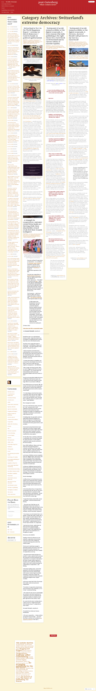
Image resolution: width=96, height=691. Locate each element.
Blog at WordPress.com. (48, 688)
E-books (61, 45)
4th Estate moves (11, 391)
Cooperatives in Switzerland (35, 234)
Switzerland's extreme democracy (56, 46)
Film (8, 428)
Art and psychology (12, 397)
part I (74, 244)
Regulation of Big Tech (12, 463)
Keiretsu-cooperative (12, 430)
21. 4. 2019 (10, 321)
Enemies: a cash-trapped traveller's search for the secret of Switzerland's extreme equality (78, 44)
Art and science (11, 400)
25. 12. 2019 (10, 256)
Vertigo (78, 46)
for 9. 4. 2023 (10, 95)
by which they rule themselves (57, 105)
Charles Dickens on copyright (7, 6)
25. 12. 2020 (10, 153)
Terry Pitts (75, 46)
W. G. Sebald (82, 46)
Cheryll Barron (48, 45)
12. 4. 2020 (10, 209)
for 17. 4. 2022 (10, 133)
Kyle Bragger (79, 45)
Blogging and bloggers (12, 411)
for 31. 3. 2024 (10, 56)
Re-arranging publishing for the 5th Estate (24, 665)
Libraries (9, 437)
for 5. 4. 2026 (10, 26)
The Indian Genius (5, 12)
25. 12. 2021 (10, 146)
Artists (9, 402)
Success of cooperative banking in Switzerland (31, 237)
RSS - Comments (11, 532)
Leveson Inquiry (11, 435)
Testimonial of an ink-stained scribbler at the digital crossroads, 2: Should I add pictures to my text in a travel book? (78, 34)
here (36, 281)
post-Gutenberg (48, 2)
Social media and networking (14, 468)
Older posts (53, 635)
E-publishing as (7, 10)
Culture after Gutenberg (56, 45)
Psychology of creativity (13, 457)
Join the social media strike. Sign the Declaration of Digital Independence (13, 292)
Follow (10, 514)
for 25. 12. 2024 (11, 45)
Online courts (10, 442)
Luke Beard (84, 45)
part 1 (57, 83)
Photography (10, 449)
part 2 (61, 83)
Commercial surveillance (13, 419)
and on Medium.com (81, 258)
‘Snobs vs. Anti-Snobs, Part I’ (78, 56)
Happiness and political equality (28, 41)
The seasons (10, 492)
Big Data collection (11, 406)
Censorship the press (6, 4)
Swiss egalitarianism (54, 48)
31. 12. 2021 (10, 144)
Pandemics (10, 446)
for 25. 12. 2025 (11, 29)
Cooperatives (31, 233)
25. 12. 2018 (10, 353)
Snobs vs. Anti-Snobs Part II (75, 67)
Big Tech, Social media (12, 409)
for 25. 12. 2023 (11, 83)
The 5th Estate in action (12, 485)
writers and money (11, 494)
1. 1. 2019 (10, 351)
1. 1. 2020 (10, 254)
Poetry (9, 451)
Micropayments (11, 439)
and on (61, 275)
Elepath (77, 43)
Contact (3, 8)
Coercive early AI (11, 417)
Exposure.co (74, 45)
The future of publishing (13, 487)
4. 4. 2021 (10, 148)
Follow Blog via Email (13, 501)
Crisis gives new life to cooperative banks (33, 328)
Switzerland (48, 46)
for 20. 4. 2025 (10, 31)
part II (78, 244)
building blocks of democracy (34, 275)
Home (2, 1)
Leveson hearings (11, 433)
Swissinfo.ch (36, 267)
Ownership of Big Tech (12, 444)
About (12, 12)
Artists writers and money (13, 404)
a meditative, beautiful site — (79, 148)
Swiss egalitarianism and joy (32, 42)
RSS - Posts (10, 529)
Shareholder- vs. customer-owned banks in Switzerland (31, 236)
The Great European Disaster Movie (35, 177)
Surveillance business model (13, 471)
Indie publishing (59, 47)
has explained (75, 217)
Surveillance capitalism (12, 473)
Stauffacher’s (58, 174)
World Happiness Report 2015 (32, 43)
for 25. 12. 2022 (10, 120)
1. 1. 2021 (10, 151)
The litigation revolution (12, 489)
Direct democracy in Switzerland (33, 40)
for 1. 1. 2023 (10, 107)
